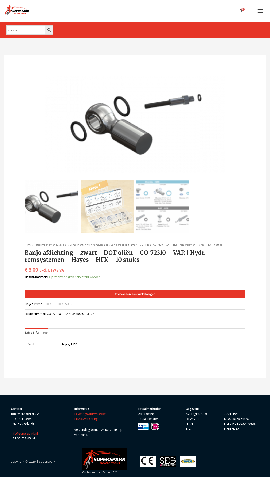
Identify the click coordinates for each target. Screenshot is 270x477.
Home (28, 244)
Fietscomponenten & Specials (51, 244)
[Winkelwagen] (241, 12)
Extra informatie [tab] (36, 332)
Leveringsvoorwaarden (90, 414)
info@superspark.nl (24, 433)
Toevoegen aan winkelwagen (135, 294)
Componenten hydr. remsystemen (89, 244)
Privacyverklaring (86, 418)
